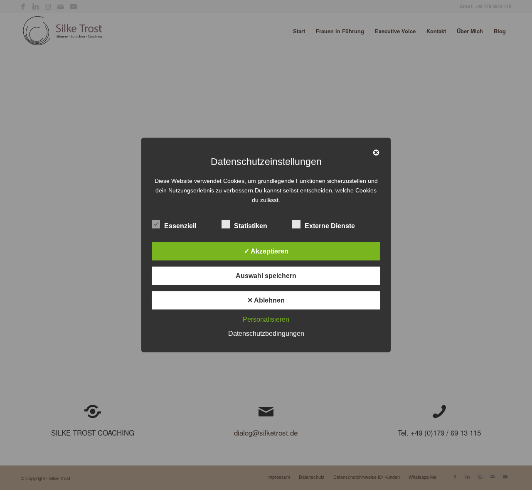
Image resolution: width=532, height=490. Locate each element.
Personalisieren (266, 319)
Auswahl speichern (266, 275)
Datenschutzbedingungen (266, 333)
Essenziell (180, 225)
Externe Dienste (330, 225)
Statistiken (250, 225)
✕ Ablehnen (266, 300)
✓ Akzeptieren (266, 251)
